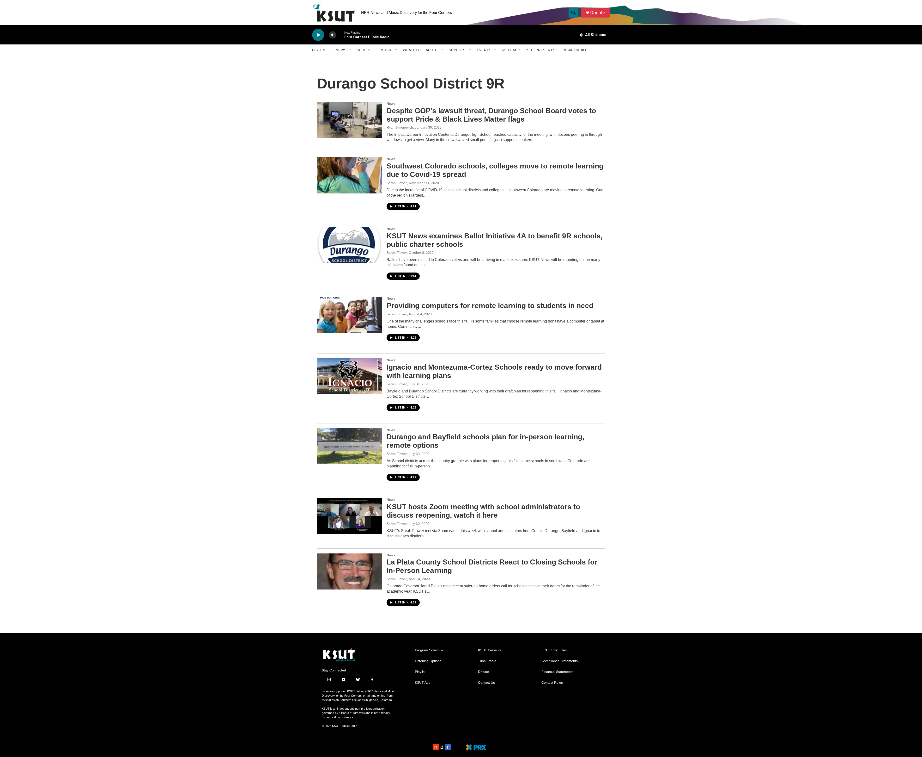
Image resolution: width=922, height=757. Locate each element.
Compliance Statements (559, 661)
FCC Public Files (554, 650)
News (341, 50)
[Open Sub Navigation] (329, 50)
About (432, 50)
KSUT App (511, 50)
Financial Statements (557, 672)
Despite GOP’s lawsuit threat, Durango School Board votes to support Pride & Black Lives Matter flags (491, 115)
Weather (412, 50)
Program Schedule (429, 650)
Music (387, 50)
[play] (318, 35)
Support (458, 50)
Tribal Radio (573, 50)
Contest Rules (552, 682)
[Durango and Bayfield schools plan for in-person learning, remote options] (349, 446)
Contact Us (486, 682)
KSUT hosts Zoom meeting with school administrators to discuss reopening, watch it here (483, 511)
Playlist (420, 672)
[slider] (340, 34)
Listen (318, 50)
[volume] (332, 35)
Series (363, 50)
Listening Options (428, 661)
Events (484, 50)
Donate (597, 12)
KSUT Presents (540, 50)
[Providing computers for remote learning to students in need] (349, 315)
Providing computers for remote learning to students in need (490, 306)
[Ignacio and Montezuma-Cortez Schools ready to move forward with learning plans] (349, 376)
